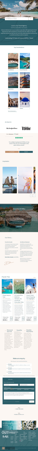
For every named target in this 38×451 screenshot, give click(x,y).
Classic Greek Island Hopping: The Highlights (30, 297)
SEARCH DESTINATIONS (19, 16)
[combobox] (16, 18)
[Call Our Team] (16, 4)
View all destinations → (12, 111)
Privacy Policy (17, 401)
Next (32, 401)
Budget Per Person (7, 387)
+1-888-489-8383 (19, 409)
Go (30, 18)
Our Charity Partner (16, 441)
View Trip (11, 318)
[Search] (10, 5)
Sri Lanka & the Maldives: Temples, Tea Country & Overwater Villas (19, 299)
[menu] (3, 4)
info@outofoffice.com (19, 414)
